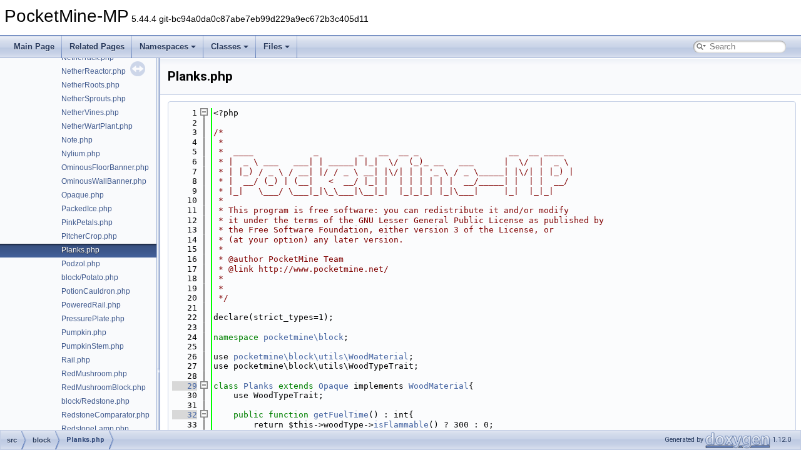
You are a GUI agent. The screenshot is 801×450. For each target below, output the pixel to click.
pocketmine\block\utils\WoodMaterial (321, 356)
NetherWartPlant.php (97, 126)
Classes (226, 46)
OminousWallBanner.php (103, 181)
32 (184, 414)
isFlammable (401, 424)
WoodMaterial (439, 386)
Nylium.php (80, 153)
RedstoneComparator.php (105, 415)
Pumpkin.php (83, 332)
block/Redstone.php (95, 401)
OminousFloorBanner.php (105, 167)
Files (272, 46)
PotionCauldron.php (95, 291)
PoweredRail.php (91, 305)
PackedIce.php (86, 208)
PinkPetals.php (87, 222)
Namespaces (164, 46)
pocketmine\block (303, 337)
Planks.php (80, 250)
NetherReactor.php (93, 71)
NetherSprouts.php (93, 98)
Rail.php (75, 360)
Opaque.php (82, 195)
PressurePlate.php (93, 318)
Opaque (334, 386)
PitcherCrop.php (89, 236)
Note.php (77, 140)
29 (184, 386)
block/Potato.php (89, 277)
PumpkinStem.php (92, 346)
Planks (258, 386)
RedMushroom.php (94, 373)
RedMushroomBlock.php (103, 387)
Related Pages (97, 46)
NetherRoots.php (90, 85)
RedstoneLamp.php (95, 428)
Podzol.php (80, 263)
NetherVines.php (90, 112)
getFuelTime (341, 414)
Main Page (34, 46)
